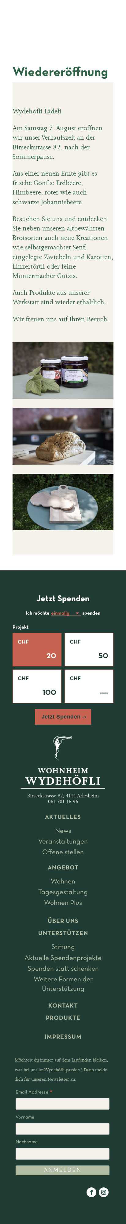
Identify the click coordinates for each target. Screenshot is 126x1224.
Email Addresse (34, 1093)
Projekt (20, 627)
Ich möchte (38, 613)
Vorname (25, 1117)
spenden (91, 613)
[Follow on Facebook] (91, 1192)
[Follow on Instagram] (104, 1192)
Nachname (27, 1142)
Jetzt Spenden (61, 717)
